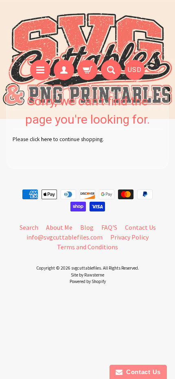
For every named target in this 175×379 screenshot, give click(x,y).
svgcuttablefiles (86, 268)
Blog (87, 227)
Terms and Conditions (87, 247)
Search (29, 227)
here (46, 139)
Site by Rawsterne (87, 275)
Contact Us (140, 227)
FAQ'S (109, 227)
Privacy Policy (129, 237)
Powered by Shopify (88, 281)
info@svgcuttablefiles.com (64, 237)
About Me (59, 227)
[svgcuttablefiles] (87, 31)
